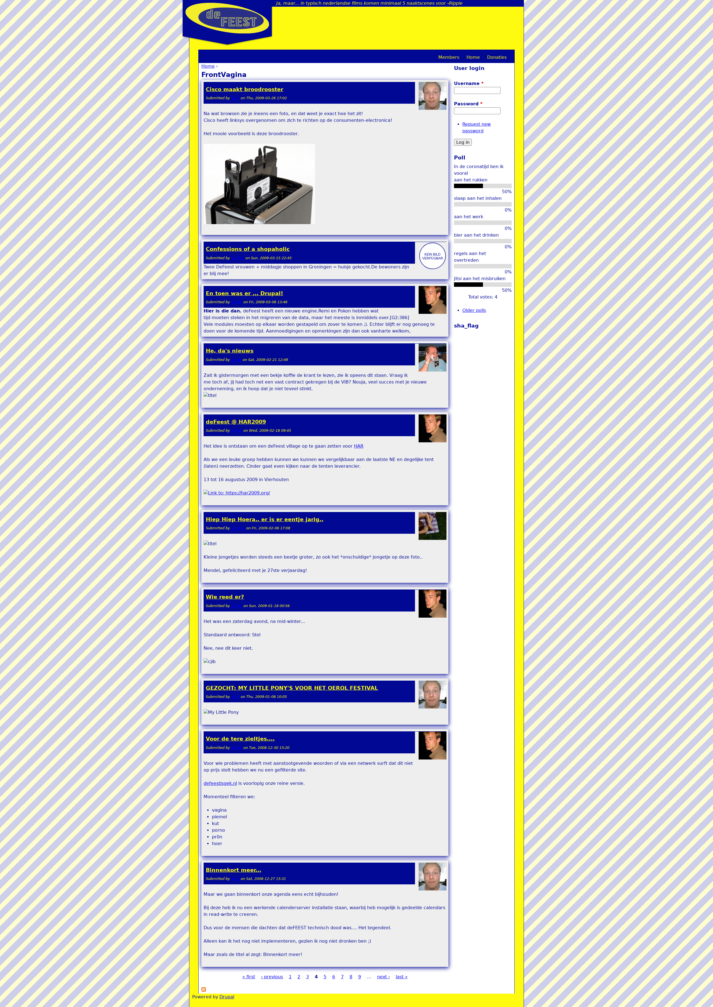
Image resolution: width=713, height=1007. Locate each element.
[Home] (227, 18)
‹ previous (272, 976)
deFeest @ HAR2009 (236, 422)
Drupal (226, 996)
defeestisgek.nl (220, 783)
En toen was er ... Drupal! (244, 293)
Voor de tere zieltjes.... (240, 739)
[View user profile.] (432, 108)
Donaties (497, 57)
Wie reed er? (225, 597)
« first (248, 976)
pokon (236, 302)
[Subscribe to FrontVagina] (203, 990)
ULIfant (237, 258)
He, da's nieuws (229, 351)
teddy (236, 360)
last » (402, 976)
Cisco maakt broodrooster (244, 89)
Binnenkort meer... (233, 870)
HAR (358, 446)
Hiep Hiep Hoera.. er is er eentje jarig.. (264, 519)
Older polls (474, 310)
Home (208, 66)
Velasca (238, 528)
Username (469, 83)
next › (383, 976)
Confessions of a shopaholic (248, 249)
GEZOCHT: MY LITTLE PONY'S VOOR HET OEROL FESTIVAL (292, 688)
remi (235, 98)
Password (468, 103)
